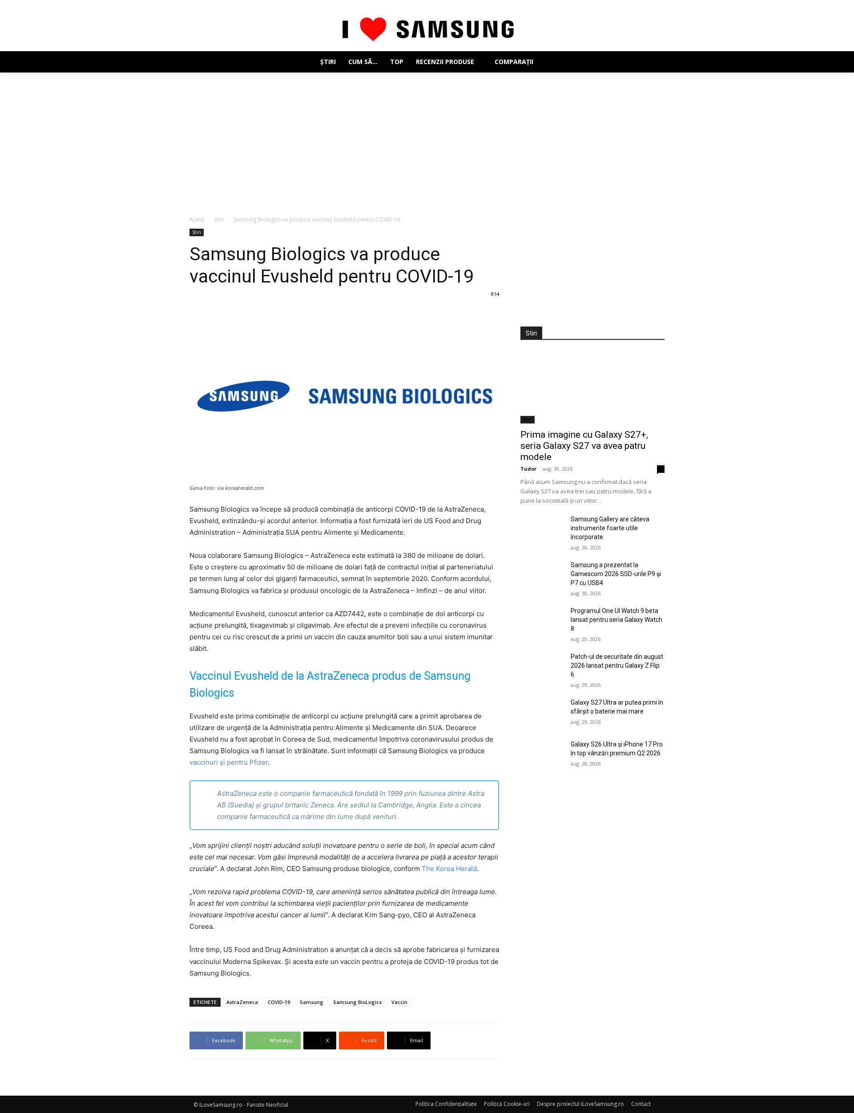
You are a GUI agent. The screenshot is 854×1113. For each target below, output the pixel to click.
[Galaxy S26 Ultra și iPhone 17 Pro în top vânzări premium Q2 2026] (542, 755)
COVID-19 (279, 1002)
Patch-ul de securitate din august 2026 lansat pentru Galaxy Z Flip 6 (617, 665)
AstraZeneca (242, 1002)
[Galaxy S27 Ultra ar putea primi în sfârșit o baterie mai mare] (542, 713)
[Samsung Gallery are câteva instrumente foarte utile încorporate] (542, 530)
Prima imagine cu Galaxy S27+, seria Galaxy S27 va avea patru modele (584, 445)
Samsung (311, 1002)
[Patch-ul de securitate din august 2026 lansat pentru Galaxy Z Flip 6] (542, 667)
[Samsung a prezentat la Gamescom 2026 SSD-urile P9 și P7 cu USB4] (542, 576)
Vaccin (399, 1002)
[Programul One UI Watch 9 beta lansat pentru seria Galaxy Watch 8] (542, 621)
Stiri (219, 219)
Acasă (197, 219)
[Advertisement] (427, 139)
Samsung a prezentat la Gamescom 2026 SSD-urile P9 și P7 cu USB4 (616, 573)
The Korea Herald (449, 868)
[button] (654, 62)
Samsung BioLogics (357, 1002)
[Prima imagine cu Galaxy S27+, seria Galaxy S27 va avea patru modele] (592, 387)
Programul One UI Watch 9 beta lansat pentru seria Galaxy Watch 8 (616, 619)
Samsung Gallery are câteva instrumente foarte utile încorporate (610, 528)
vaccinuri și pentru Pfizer (228, 762)
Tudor (528, 468)
